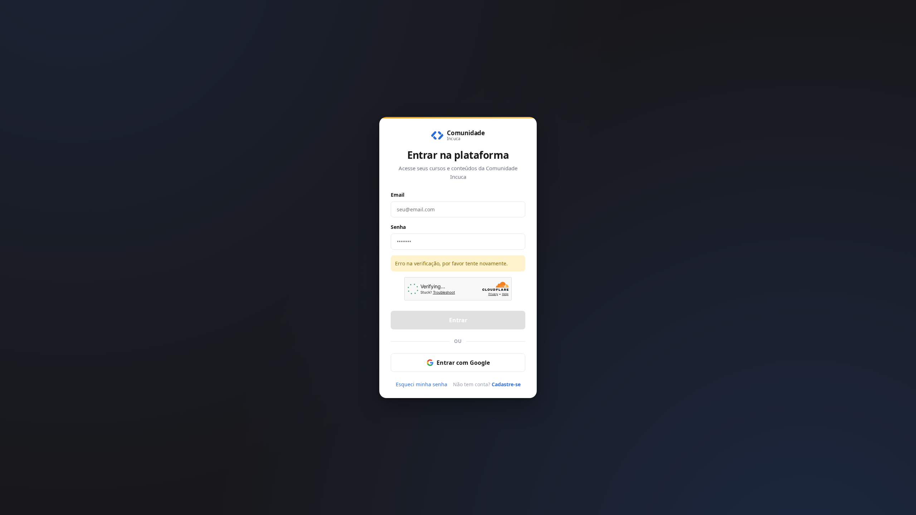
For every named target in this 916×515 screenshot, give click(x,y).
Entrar (458, 320)
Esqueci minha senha (421, 384)
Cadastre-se (506, 384)
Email (397, 194)
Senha (398, 227)
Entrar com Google (463, 363)
